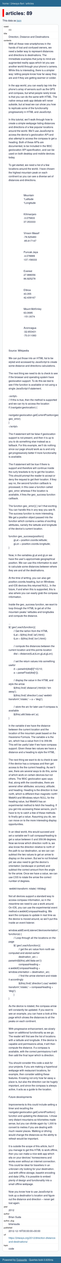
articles (30, 3)
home (6, 3)
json (19, 20)
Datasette (21, 1260)
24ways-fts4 (17, 3)
